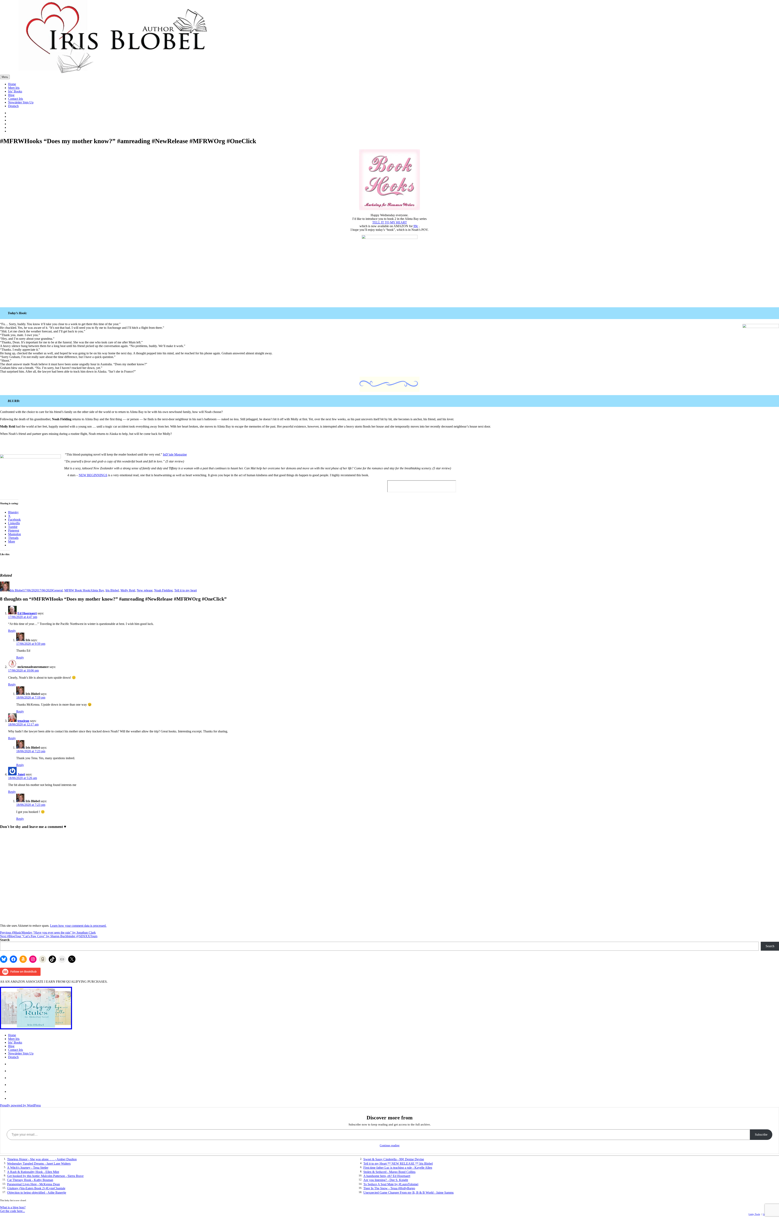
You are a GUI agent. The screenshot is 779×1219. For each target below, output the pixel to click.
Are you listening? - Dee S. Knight (385, 1180)
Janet (21, 774)
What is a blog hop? (13, 1207)
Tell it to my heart (185, 590)
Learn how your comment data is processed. (78, 925)
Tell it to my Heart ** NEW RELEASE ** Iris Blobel (398, 1163)
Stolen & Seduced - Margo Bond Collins (389, 1172)
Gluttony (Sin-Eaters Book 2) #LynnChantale (36, 1188)
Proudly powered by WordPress (20, 1105)
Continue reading (389, 1145)
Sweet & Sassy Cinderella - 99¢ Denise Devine (393, 1159)
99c (415, 226)
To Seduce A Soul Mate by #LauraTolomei (390, 1184)
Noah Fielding (163, 590)
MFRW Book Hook (77, 590)
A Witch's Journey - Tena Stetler (27, 1167)
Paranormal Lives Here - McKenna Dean (33, 1184)
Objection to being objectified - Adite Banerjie (36, 1192)
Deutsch (13, 106)
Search (5, 940)
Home (12, 84)
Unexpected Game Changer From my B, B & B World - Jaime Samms (408, 1192)
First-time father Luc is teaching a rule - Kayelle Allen (397, 1167)
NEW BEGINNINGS (93, 475)
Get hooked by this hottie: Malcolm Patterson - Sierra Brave (45, 1176)
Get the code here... (12, 1211)
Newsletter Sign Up (20, 102)
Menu (5, 76)
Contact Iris (15, 98)
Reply (12, 630)
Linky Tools (754, 1214)
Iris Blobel (16, 590)
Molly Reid (128, 590)
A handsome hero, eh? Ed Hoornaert (386, 1176)
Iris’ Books (15, 91)
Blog (11, 95)
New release (145, 590)
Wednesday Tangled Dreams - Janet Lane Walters (39, 1163)
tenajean (23, 720)
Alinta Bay (97, 590)
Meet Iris (13, 87)
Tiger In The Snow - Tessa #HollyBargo (389, 1188)
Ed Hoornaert (27, 613)
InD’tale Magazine (175, 454)
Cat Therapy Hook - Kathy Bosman (30, 1180)
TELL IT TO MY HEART (389, 222)
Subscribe (761, 1134)
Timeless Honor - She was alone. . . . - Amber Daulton (42, 1159)
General (58, 590)
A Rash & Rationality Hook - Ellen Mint (33, 1172)
